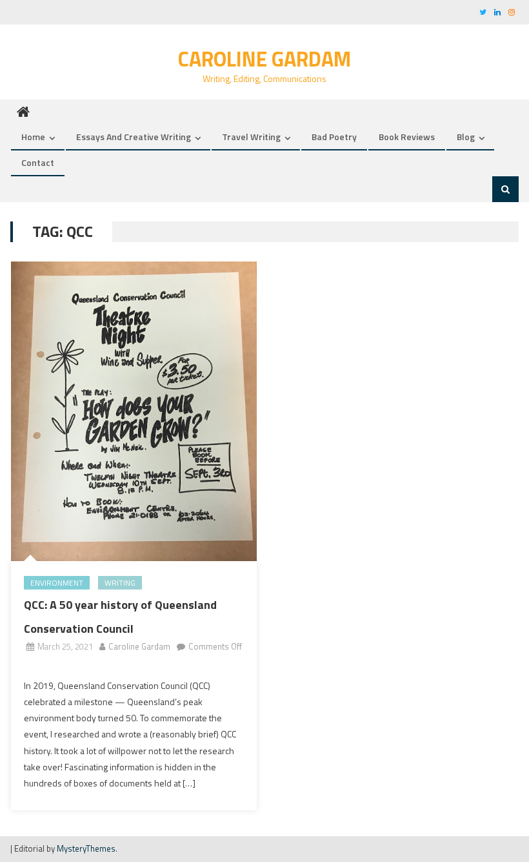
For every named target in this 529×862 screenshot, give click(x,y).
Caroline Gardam (264, 58)
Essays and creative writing (133, 136)
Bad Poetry (334, 136)
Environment (56, 583)
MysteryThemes (86, 848)
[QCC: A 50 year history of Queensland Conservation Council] (134, 411)
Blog (466, 136)
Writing (120, 583)
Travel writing (251, 136)
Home (33, 136)
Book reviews (407, 136)
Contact (37, 162)
